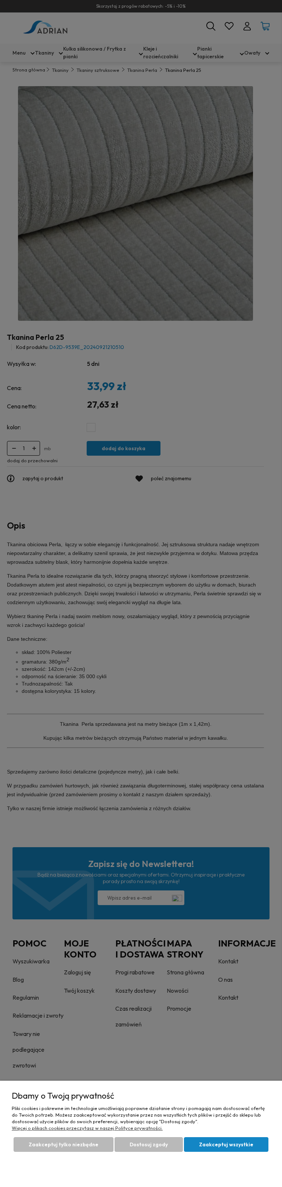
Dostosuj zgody (149, 1144)
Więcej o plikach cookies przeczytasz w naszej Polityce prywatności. (87, 1128)
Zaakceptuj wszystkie (226, 1144)
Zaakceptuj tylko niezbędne (63, 1144)
